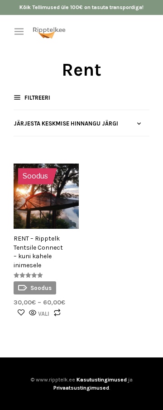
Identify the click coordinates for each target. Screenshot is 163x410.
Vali (43, 314)
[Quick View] (32, 313)
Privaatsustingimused (81, 388)
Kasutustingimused (102, 379)
